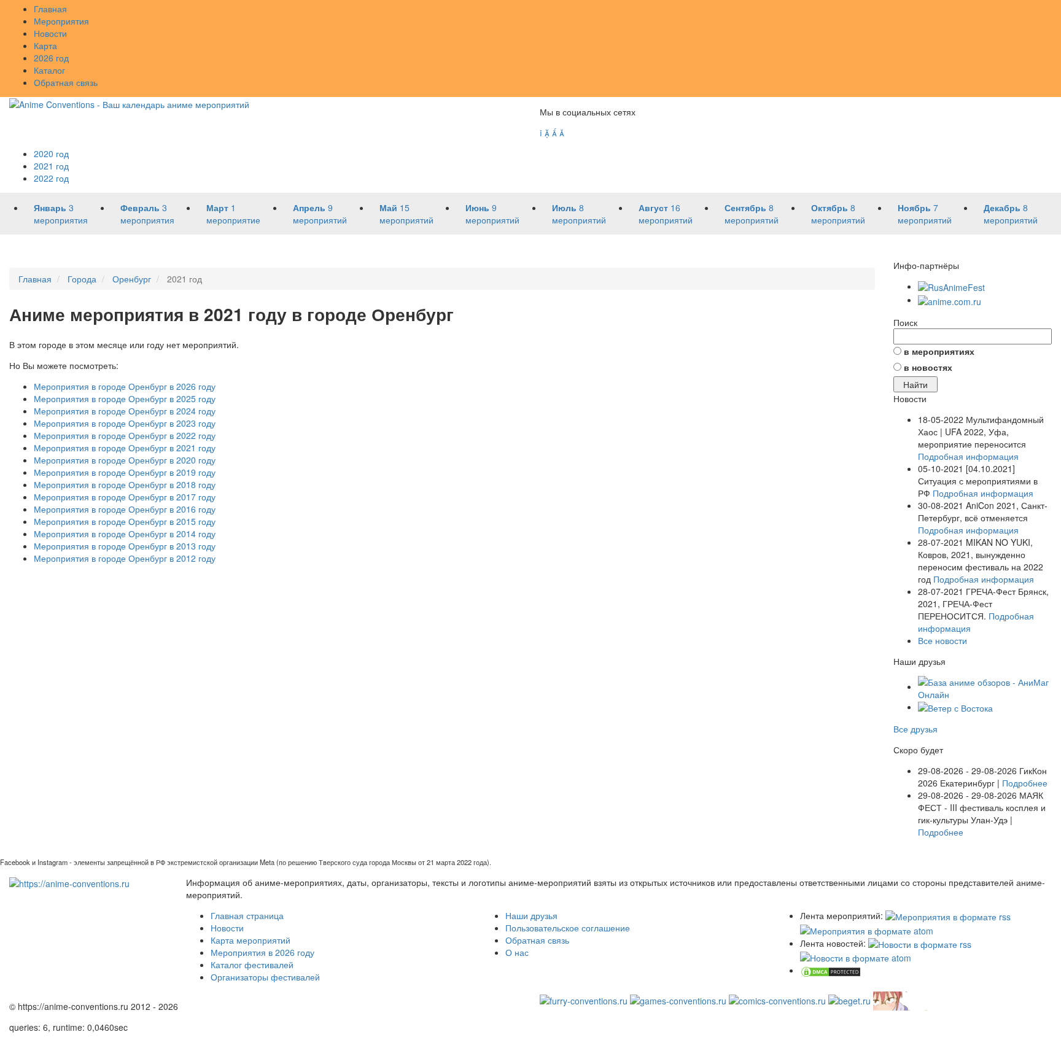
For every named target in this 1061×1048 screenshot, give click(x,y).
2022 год (51, 178)
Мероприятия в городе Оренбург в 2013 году (125, 546)
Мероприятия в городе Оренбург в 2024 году (125, 411)
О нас (517, 952)
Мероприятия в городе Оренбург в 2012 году (125, 558)
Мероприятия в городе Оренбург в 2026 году (125, 386)
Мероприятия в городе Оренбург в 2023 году (125, 423)
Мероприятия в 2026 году (262, 952)
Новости (50, 33)
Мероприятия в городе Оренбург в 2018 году (125, 484)
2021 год (51, 166)
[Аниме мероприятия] (69, 882)
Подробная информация (968, 456)
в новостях (928, 367)
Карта (45, 45)
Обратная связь (66, 82)
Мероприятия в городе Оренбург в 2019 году (125, 472)
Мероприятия (61, 21)
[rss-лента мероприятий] (948, 915)
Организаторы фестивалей (265, 977)
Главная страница (247, 915)
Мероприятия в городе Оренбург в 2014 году (125, 533)
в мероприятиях (939, 351)
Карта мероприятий (250, 940)
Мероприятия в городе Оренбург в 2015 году (125, 521)
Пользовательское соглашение (567, 928)
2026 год (51, 58)
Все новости (942, 640)
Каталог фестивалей (252, 964)
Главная (50, 8)
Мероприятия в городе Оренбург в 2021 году (125, 447)
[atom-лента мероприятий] (866, 929)
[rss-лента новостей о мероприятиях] (919, 943)
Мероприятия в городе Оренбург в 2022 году (125, 435)
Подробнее (1024, 783)
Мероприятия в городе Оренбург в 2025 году (125, 398)
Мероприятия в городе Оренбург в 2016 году (125, 509)
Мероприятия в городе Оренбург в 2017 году (125, 497)
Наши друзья (531, 915)
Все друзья (915, 729)
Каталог (49, 70)
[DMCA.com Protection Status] (830, 970)
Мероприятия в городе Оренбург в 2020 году (125, 460)
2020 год (51, 153)
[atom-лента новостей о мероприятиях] (855, 956)
